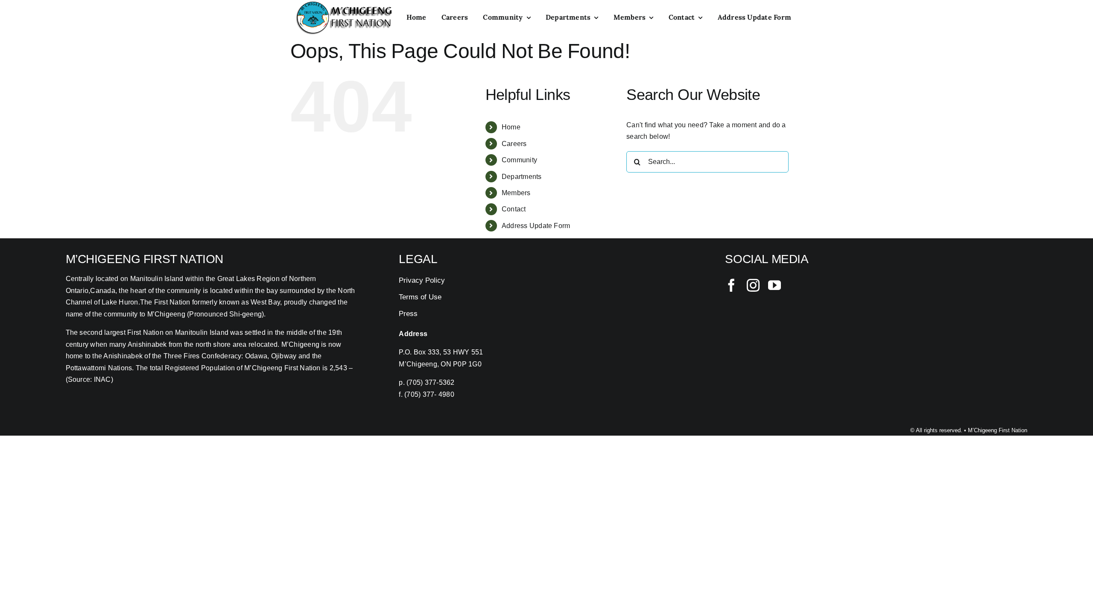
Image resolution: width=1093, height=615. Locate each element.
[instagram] (753, 285)
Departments (522, 176)
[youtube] (774, 285)
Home (511, 127)
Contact (514, 209)
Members (516, 192)
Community (519, 160)
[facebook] (731, 285)
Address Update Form (536, 225)
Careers (514, 143)
